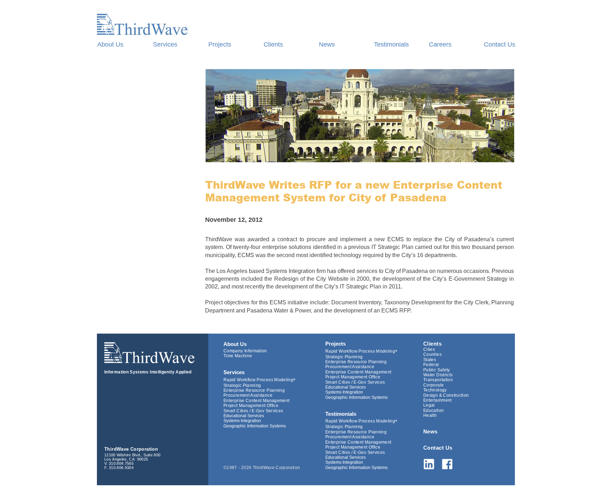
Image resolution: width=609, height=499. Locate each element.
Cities (429, 349)
